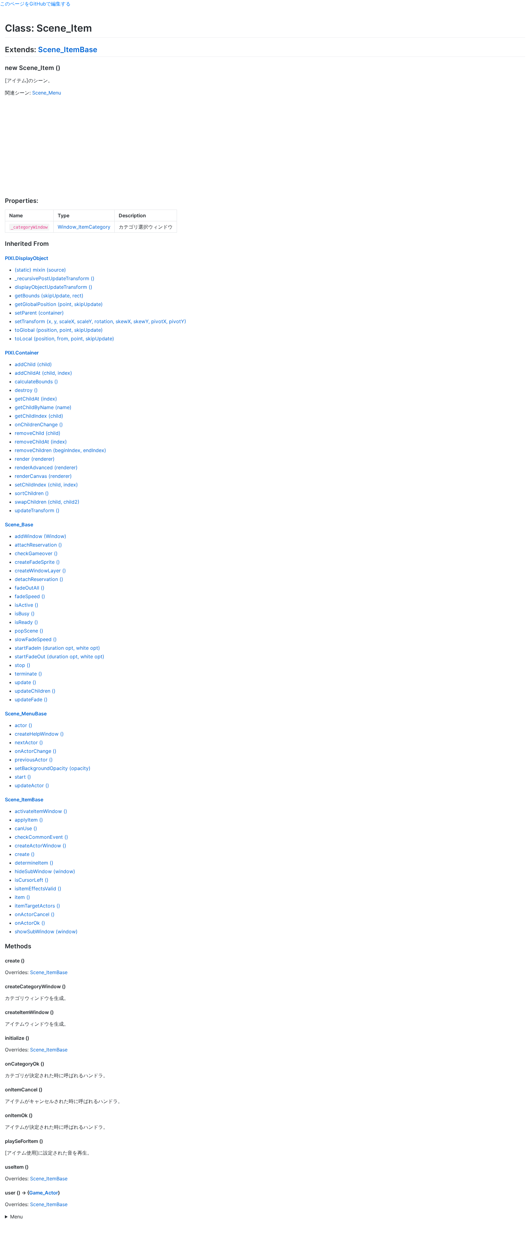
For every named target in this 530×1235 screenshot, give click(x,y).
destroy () (26, 390)
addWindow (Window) (40, 536)
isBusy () (25, 613)
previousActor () (34, 760)
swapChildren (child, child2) (47, 502)
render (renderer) (35, 459)
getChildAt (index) (36, 399)
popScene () (29, 631)
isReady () (26, 622)
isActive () (26, 605)
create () (25, 854)
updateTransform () (37, 510)
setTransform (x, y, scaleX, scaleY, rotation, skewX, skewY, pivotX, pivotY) (100, 321)
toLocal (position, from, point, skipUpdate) (64, 338)
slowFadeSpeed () (36, 639)
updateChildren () (35, 691)
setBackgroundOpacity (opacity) (52, 768)
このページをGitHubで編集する (35, 4)
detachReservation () (39, 579)
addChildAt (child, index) (43, 373)
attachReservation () (38, 545)
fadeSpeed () (30, 596)
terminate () (28, 674)
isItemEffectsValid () (38, 888)
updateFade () (31, 699)
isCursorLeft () (31, 880)
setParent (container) (39, 313)
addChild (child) (33, 364)
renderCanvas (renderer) (43, 476)
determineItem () (34, 863)
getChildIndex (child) (39, 416)
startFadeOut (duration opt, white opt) (59, 656)
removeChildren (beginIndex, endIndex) (60, 450)
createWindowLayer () (40, 570)
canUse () (26, 828)
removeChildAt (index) (41, 442)
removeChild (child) (37, 433)
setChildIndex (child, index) (46, 485)
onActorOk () (30, 923)
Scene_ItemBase (67, 49)
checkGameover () (36, 553)
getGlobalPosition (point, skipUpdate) (59, 304)
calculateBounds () (36, 381)
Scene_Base (19, 524)
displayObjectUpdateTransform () (53, 287)
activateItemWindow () (41, 811)
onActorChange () (35, 751)
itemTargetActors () (37, 906)
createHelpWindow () (39, 734)
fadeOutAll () (29, 588)
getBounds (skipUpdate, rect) (49, 295)
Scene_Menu (46, 93)
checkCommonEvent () (41, 837)
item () (22, 897)
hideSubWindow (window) (45, 871)
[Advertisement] (265, 147)
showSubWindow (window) (46, 931)
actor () (23, 725)
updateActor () (32, 785)
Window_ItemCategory (84, 227)
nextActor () (29, 742)
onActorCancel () (35, 914)
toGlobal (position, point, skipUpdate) (59, 330)
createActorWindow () (40, 845)
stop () (22, 665)
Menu (16, 1217)
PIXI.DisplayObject (26, 258)
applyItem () (29, 820)
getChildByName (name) (43, 407)
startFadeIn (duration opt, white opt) (57, 648)
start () (23, 777)
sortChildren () (32, 493)
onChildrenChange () (39, 424)
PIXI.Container (22, 353)
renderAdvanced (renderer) (46, 467)
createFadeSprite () (37, 562)
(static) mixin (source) (40, 270)
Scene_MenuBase (26, 713)
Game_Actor (43, 1193)
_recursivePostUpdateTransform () (54, 278)
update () (25, 682)
